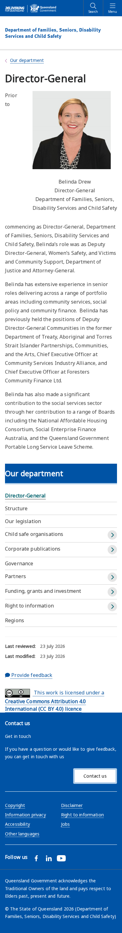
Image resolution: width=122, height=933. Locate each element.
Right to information (29, 605)
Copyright (15, 805)
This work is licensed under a (54, 700)
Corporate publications (32, 548)
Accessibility (17, 824)
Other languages (22, 834)
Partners (15, 576)
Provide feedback (31, 675)
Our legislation (23, 521)
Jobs (65, 824)
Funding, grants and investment (43, 591)
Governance (19, 563)
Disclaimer (72, 805)
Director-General (25, 495)
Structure (16, 508)
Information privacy (25, 815)
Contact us (95, 776)
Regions (14, 620)
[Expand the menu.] (112, 535)
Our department (27, 60)
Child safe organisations (34, 534)
